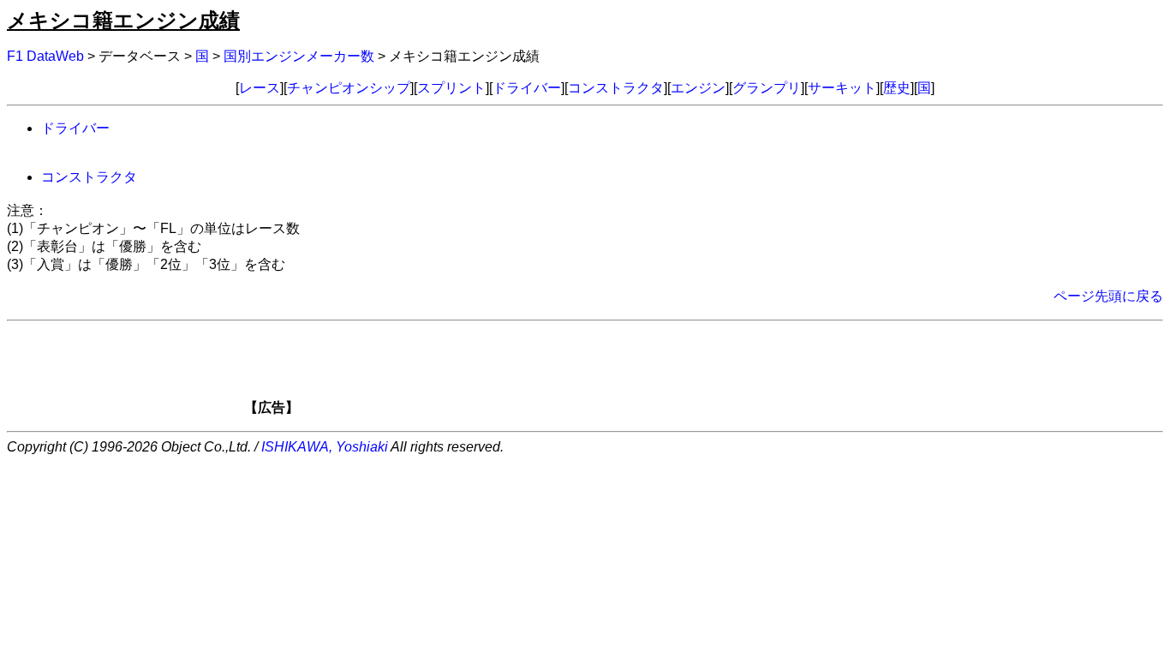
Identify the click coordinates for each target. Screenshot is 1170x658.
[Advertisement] (614, 373)
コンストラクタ (616, 88)
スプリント (451, 88)
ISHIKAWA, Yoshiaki (324, 447)
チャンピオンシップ (348, 88)
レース (259, 88)
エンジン (698, 88)
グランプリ (766, 88)
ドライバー (526, 88)
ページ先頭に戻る (1108, 296)
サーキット (842, 88)
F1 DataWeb (45, 56)
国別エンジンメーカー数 (299, 56)
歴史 (896, 88)
